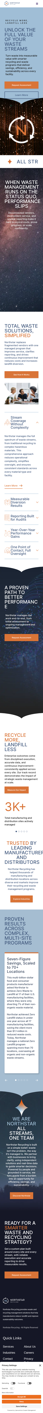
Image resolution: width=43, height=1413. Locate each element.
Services (8, 1346)
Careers (29, 1352)
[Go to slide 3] (21, 831)
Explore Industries (21, 899)
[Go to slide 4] (24, 831)
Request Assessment (21, 637)
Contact (8, 1358)
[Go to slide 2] (19, 831)
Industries (9, 1352)
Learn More (11, 485)
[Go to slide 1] (16, 831)
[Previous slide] (6, 1080)
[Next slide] (36, 1080)
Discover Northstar (21, 1195)
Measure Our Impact (16, 790)
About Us (30, 1346)
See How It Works (21, 374)
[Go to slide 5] (26, 831)
